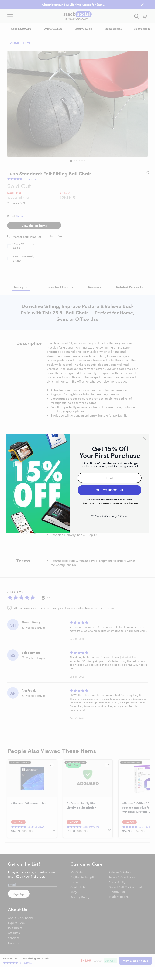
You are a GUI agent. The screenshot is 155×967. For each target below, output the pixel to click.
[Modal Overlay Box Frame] (77, 483)
